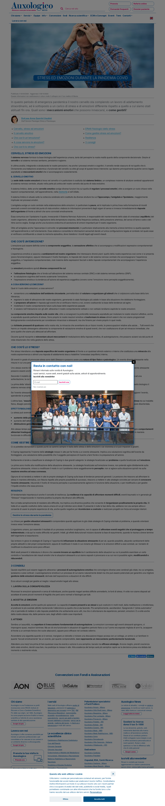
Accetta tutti (99, 799)
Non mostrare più (39, 387)
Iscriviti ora (64, 382)
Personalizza (96, 792)
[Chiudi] (113, 773)
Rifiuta (65, 799)
